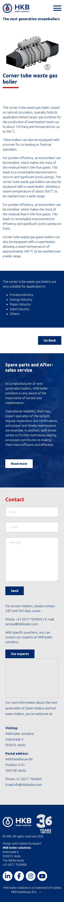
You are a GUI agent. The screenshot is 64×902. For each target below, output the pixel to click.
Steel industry (20, 309)
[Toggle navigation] (56, 8)
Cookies (56, 887)
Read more (19, 463)
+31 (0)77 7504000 (29, 619)
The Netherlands (13, 860)
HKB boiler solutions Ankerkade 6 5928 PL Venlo (19, 739)
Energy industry (21, 299)
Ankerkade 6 (11, 851)
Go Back (50, 340)
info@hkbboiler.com (27, 784)
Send (14, 590)
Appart (36, 843)
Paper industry (20, 304)
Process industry (21, 294)
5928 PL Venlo (12, 856)
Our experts (20, 654)
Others (15, 314)
